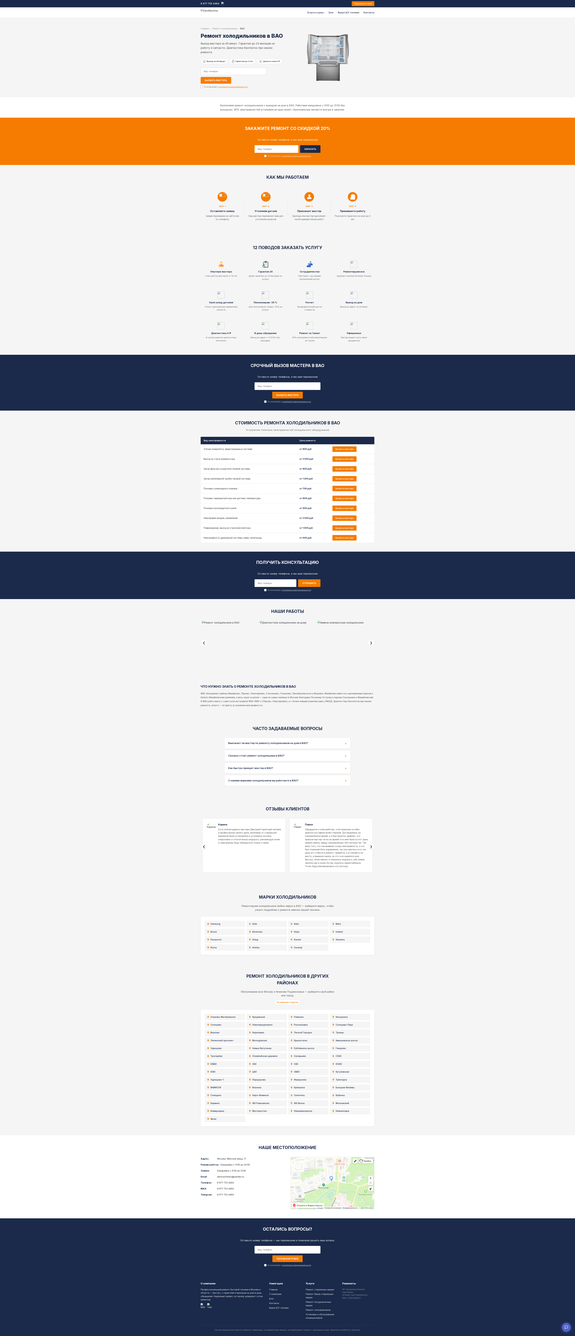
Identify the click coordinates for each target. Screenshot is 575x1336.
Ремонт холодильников (224, 28)
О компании (275, 1294)
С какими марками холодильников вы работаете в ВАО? (263, 780)
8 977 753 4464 (210, 3)
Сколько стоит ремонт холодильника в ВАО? (256, 755)
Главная (205, 28)
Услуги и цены (315, 12)
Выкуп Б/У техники (348, 12)
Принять (18, 1329)
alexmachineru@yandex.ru (230, 1176)
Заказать (310, 149)
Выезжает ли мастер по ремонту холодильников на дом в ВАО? (268, 743)
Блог (331, 12)
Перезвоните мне (363, 3)
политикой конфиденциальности (233, 87)
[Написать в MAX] (223, 3)
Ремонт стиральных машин (320, 1289)
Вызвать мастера (216, 80)
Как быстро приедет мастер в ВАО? (250, 768)
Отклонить (44, 1329)
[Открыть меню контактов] (566, 1327)
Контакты (368, 12)
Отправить (309, 583)
